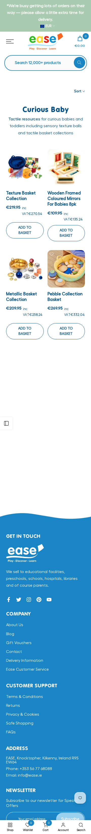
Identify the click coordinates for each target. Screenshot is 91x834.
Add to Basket (24, 230)
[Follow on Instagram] (28, 599)
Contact (14, 652)
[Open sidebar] (6, 423)
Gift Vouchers (19, 643)
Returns (13, 706)
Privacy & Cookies (22, 714)
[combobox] (48, 63)
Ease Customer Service (27, 669)
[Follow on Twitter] (18, 599)
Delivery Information (24, 661)
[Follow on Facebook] (8, 599)
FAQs (11, 732)
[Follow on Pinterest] (38, 599)
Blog (10, 634)
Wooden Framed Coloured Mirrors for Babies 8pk (64, 198)
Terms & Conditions (24, 697)
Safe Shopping (19, 723)
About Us (14, 625)
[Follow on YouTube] (49, 599)
